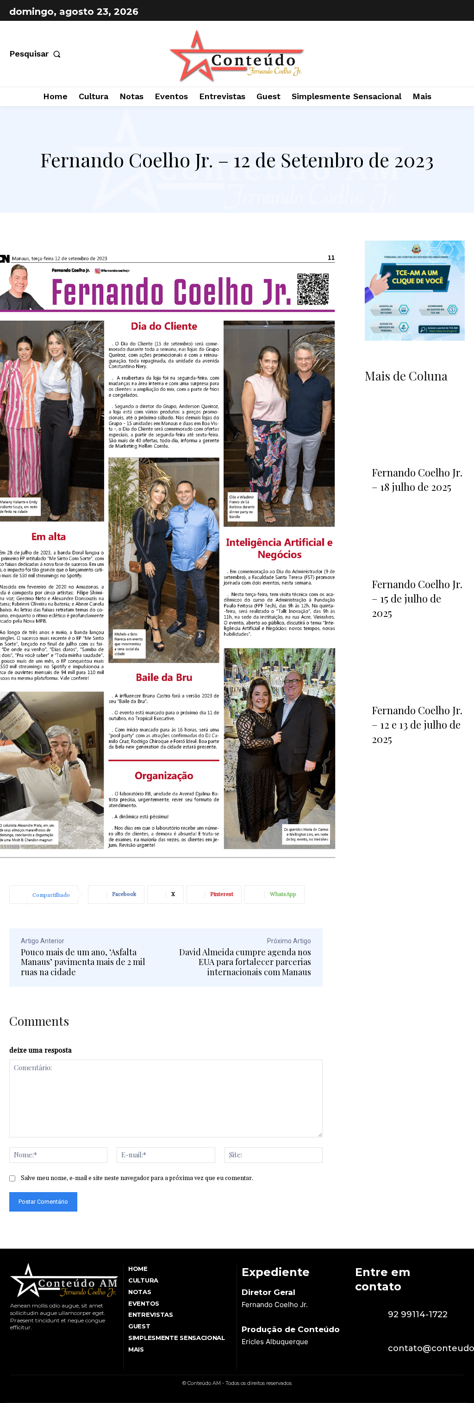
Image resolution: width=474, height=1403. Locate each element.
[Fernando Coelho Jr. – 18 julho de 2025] (415, 426)
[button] (36, 53)
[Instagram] (455, 11)
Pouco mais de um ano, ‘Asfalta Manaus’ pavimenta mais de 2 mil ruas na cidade (83, 962)
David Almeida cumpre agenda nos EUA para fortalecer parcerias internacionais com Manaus (245, 962)
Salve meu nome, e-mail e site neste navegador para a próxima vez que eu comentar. (137, 1178)
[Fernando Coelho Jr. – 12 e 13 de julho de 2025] (415, 664)
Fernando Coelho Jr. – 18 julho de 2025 (417, 479)
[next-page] (401, 761)
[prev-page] (376, 761)
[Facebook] (432, 11)
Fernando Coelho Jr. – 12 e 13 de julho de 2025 (417, 724)
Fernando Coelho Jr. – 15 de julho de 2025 (417, 598)
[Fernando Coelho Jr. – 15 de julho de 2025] (415, 538)
